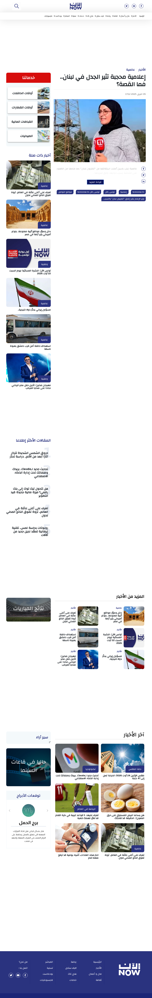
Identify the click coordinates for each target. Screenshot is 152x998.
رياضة (109, 16)
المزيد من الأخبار (130, 596)
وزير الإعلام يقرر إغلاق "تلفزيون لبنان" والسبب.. (123, 199)
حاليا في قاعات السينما (28, 766)
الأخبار (134, 16)
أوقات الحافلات (22, 93)
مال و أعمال (125, 16)
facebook (25, 975)
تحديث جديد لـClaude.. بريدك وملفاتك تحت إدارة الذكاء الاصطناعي (30, 472)
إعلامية (123, 192)
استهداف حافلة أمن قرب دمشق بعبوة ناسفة (30, 347)
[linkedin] (143, 182)
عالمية (130, 69)
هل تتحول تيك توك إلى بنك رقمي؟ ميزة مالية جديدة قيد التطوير (29, 492)
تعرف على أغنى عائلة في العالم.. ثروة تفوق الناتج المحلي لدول (31, 193)
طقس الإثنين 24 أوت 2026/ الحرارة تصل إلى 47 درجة (123, 777)
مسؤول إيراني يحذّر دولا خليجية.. (34, 309)
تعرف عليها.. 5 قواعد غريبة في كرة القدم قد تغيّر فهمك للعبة (77, 816)
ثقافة (116, 16)
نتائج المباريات (28, 608)
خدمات (81, 16)
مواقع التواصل (65, 192)
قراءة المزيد (95, 182)
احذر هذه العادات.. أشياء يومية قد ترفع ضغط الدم (78, 856)
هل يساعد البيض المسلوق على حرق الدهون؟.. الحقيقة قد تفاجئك (125, 816)
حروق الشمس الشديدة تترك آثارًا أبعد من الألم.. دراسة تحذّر (29, 454)
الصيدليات (26, 136)
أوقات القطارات (22, 107)
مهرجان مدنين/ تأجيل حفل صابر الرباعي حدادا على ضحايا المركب (31, 386)
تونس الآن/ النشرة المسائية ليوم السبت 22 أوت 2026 (30, 272)
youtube (18, 975)
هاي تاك (90, 16)
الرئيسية (141, 16)
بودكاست (58, 16)
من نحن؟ (23, 962)
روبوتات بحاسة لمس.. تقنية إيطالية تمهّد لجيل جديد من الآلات (30, 531)
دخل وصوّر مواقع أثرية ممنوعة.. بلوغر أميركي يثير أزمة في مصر (31, 232)
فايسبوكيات (48, 16)
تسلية (74, 16)
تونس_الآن (110, 192)
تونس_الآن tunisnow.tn (88, 192)
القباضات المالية (22, 121)
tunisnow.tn (138, 192)
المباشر (67, 16)
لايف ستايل (100, 16)
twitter (11, 975)
